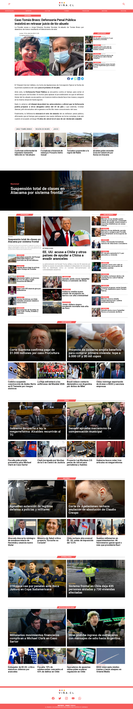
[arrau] (96, 232)
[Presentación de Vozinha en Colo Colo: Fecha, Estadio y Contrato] (12, 311)
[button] (24, 129)
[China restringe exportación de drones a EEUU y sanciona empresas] (110, 378)
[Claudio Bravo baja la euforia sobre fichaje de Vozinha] (12, 269)
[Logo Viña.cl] (66, 6)
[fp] (89, 65)
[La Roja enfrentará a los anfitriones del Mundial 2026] (51, 378)
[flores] (89, 57)
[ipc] (89, 40)
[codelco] (22, 378)
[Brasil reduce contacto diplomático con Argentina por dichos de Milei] (81, 378)
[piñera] (12, 259)
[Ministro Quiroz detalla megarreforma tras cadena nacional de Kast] (96, 300)
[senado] (96, 312)
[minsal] (12, 280)
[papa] (12, 290)
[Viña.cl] (9, 5)
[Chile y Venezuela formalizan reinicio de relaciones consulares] (96, 243)
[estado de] (96, 220)
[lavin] (89, 48)
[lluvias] (12, 301)
